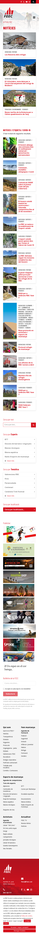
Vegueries (6, 742)
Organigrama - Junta (10, 748)
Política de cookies (26, 916)
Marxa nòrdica (26, 802)
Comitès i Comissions (10, 771)
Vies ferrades (7, 849)
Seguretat (24, 739)
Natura (23, 747)
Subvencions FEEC (12, 474)
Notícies (24, 826)
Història (5, 734)
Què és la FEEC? (8, 731)
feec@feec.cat (26, 882)
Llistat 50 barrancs (9, 843)
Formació (24, 753)
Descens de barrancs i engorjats (18, 444)
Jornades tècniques (9, 840)
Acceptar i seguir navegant (19, 927)
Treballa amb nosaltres (7, 767)
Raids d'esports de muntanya (17, 456)
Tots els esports (9, 783)
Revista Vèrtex (26, 823)
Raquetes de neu (8, 810)
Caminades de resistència (8, 790)
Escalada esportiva (27, 794)
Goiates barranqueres (10, 846)
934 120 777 (7, 893)
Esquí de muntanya (9, 799)
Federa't (24, 736)
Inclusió (23, 742)
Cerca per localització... (14, 509)
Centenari (9, 487)
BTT (6, 439)
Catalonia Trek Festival (14, 491)
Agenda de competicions (12, 780)
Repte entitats (8, 834)
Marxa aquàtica (11, 452)
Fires (7, 479)
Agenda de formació (25, 732)
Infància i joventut (27, 744)
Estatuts (6, 739)
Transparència (8, 737)
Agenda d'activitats (7, 821)
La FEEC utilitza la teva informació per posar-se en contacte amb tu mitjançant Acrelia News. (18, 700)
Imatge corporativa (9, 760)
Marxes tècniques (12, 448)
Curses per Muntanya (28, 789)
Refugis (23, 750)
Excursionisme (26, 799)
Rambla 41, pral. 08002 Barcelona (9, 883)
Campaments (7, 837)
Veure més (10, 461)
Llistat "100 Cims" (9, 825)
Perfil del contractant (10, 763)
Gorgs (5, 831)
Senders (24, 756)
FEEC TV (24, 820)
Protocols (6, 745)
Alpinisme (6, 786)
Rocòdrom (6, 757)
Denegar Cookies (19, 931)
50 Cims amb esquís (10, 828)
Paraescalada (10, 483)
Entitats (5, 751)
